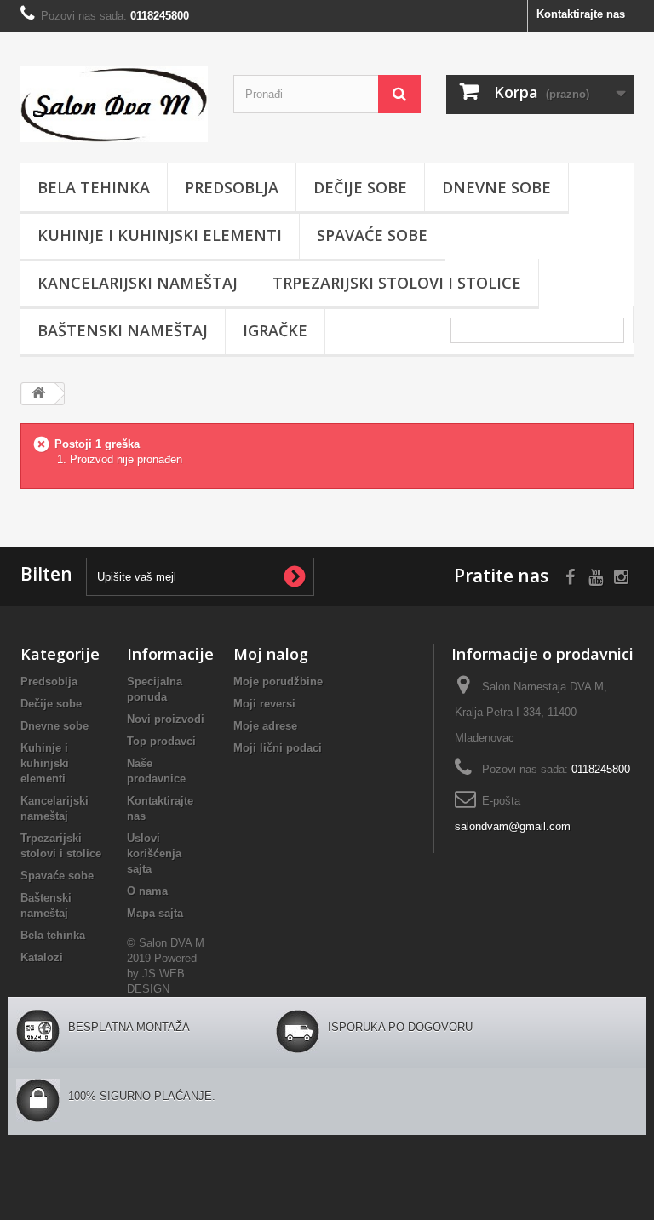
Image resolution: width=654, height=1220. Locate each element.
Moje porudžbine (278, 681)
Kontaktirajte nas (580, 14)
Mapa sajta (155, 913)
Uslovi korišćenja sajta (154, 853)
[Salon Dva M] (114, 104)
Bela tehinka (93, 187)
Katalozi (41, 957)
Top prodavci (161, 741)
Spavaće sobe (372, 235)
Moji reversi (264, 703)
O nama (147, 891)
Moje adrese (265, 725)
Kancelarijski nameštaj (137, 282)
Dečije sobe (360, 187)
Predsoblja (231, 187)
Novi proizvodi (165, 719)
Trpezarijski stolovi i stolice (396, 282)
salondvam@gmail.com (513, 826)
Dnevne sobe (496, 187)
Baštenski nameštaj (122, 330)
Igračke (275, 330)
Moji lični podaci (277, 748)
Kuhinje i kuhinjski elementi (159, 235)
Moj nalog (270, 654)
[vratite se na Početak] (38, 393)
